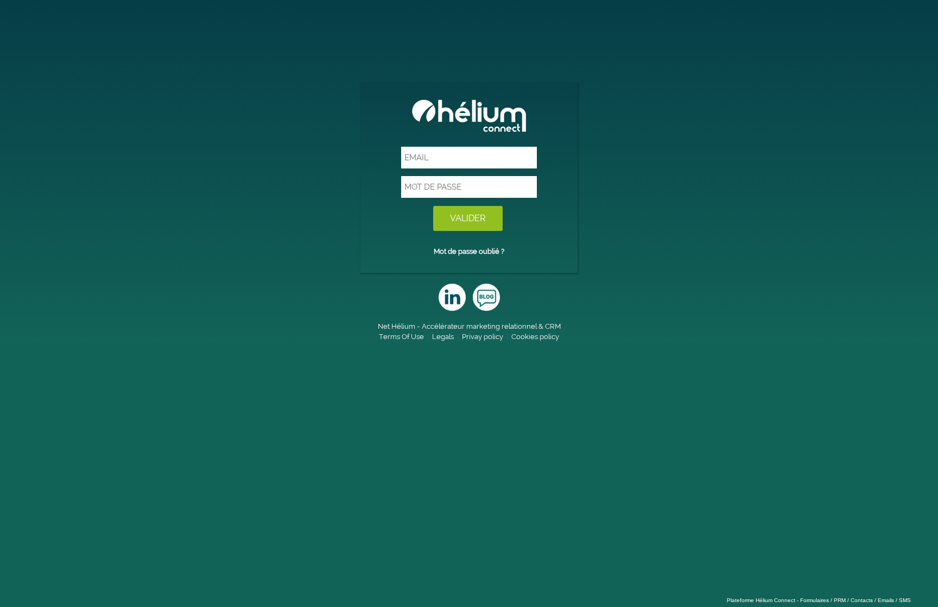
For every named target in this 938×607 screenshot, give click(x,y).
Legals (443, 337)
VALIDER (468, 218)
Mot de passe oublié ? (469, 251)
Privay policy (482, 337)
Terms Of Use (401, 337)
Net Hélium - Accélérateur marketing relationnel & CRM (469, 326)
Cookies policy (535, 337)
